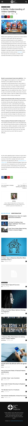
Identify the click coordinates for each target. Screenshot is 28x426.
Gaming (8, 6)
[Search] (26, 2)
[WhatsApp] (11, 16)
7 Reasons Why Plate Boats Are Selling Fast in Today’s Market (13, 337)
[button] (2, 2)
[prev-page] (2, 235)
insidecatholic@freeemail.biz (16, 420)
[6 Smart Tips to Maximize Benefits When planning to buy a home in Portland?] (14, 247)
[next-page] (4, 235)
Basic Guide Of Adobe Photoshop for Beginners (13, 384)
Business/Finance (4, 282)
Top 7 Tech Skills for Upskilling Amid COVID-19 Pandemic (21, 187)
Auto (2, 334)
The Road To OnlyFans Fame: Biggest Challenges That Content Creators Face (16, 224)
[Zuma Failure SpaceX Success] (14, 274)
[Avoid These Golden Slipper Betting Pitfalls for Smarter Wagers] (4, 230)
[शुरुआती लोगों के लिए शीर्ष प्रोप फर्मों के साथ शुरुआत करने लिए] (14, 353)
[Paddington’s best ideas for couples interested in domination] (4, 217)
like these (20, 52)
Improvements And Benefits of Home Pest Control (14, 395)
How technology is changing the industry (7, 186)
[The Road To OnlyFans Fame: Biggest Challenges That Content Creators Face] (4, 224)
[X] (5, 16)
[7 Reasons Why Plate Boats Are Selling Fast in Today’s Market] (14, 326)
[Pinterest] (8, 16)
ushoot (2, 385)
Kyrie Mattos (3, 340)
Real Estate (3, 255)
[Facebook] (2, 16)
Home (2, 4)
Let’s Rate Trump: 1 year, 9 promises (10, 378)
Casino (3, 231)
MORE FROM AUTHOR (16, 213)
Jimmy (3, 13)
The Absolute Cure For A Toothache (10, 389)
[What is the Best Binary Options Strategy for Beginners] (14, 299)
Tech (2, 307)
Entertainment (7, 4)
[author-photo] (14, 199)
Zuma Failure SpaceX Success (10, 285)
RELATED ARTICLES (5, 213)
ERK (2, 286)
